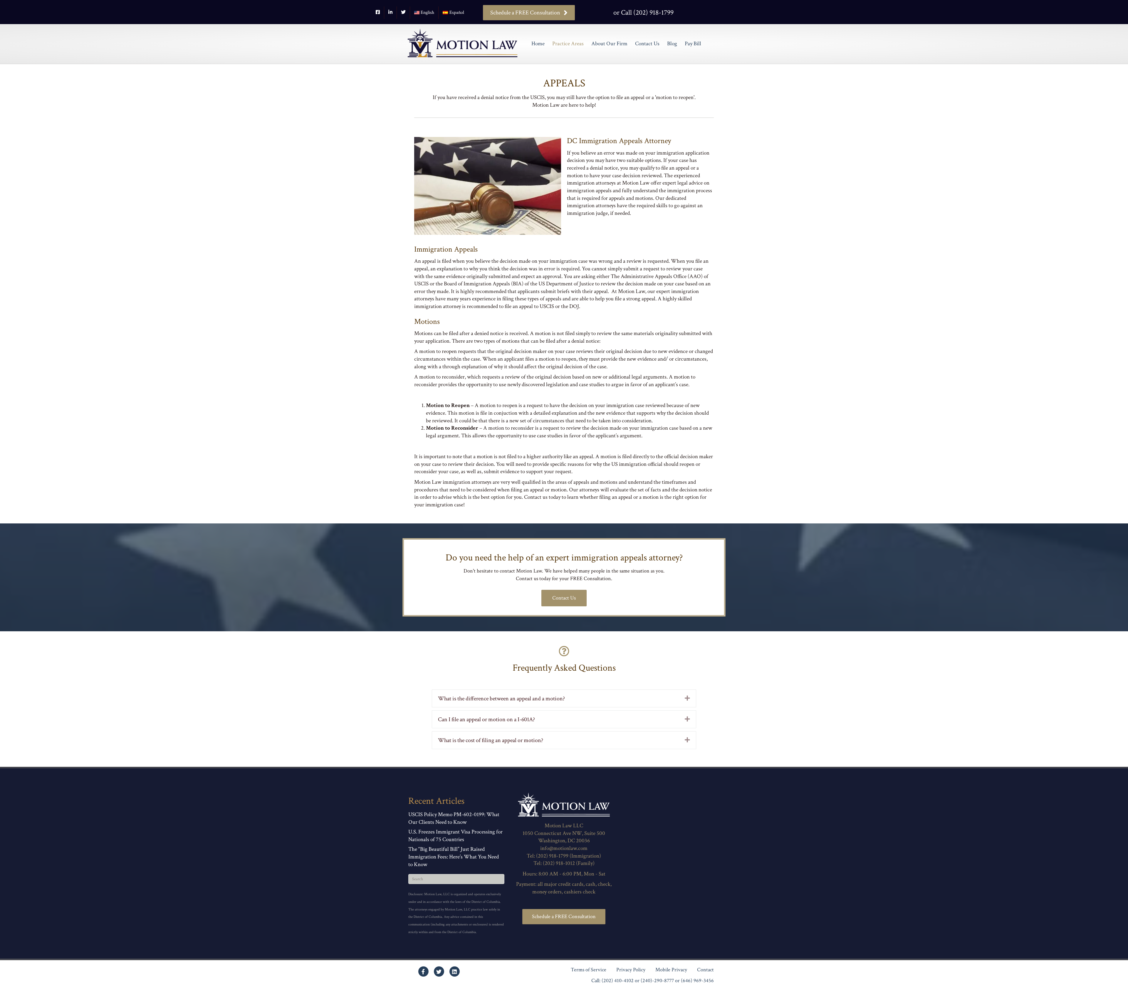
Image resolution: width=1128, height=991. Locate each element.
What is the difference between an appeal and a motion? (501, 698)
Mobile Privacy (671, 970)
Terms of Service (588, 970)
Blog (672, 43)
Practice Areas (568, 43)
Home (538, 43)
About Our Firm (609, 43)
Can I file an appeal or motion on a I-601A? (486, 719)
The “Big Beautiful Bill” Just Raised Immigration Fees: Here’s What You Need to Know (453, 857)
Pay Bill (693, 43)
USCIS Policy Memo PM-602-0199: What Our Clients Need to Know (453, 818)
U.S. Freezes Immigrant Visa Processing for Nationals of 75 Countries (455, 835)
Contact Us (647, 43)
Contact (705, 970)
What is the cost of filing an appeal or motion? (490, 740)
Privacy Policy (630, 970)
